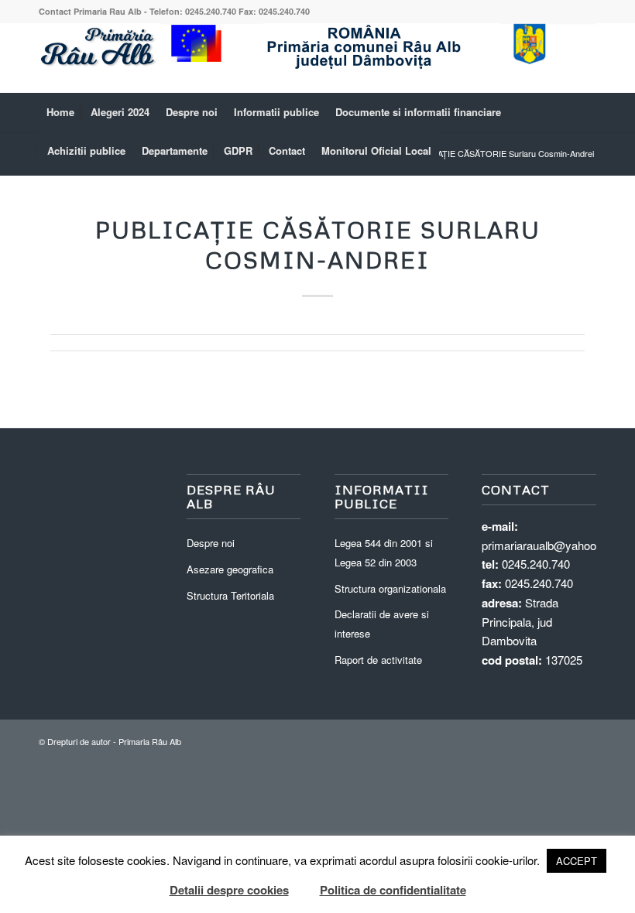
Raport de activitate (378, 659)
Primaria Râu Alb (149, 741)
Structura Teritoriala (230, 595)
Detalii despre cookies (229, 889)
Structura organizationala (390, 588)
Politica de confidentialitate (393, 889)
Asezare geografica (230, 569)
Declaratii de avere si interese (382, 624)
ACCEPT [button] (576, 860)
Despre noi (211, 542)
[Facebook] (584, 58)
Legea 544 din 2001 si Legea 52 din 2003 (384, 552)
